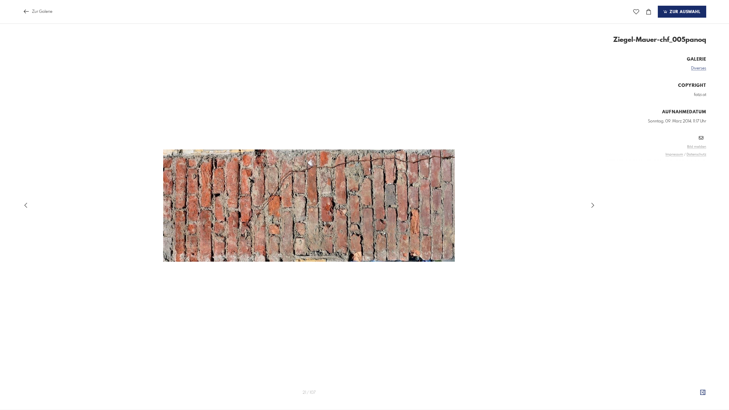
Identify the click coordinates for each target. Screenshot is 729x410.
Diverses (698, 68)
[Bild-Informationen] (702, 392)
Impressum (674, 154)
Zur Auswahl (684, 12)
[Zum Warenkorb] (648, 12)
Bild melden (696, 147)
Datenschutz (696, 154)
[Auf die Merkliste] (636, 12)
